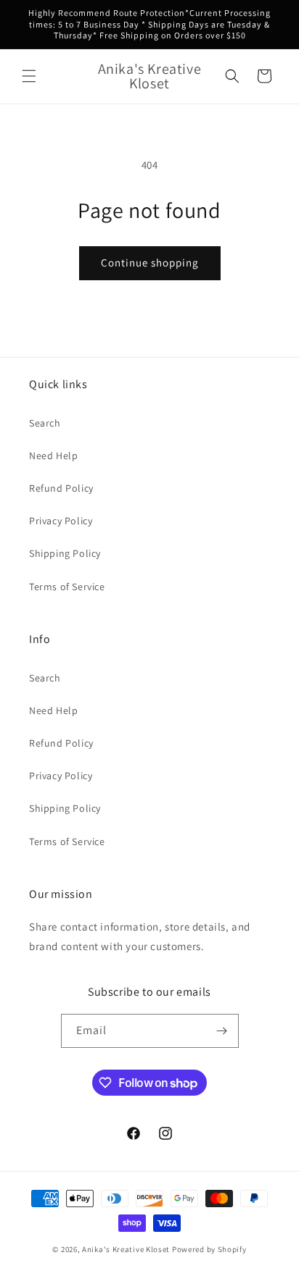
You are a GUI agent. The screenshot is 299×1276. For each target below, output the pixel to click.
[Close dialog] (286, 514)
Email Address (66, 717)
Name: (43, 647)
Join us (149, 790)
